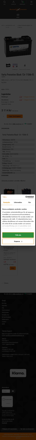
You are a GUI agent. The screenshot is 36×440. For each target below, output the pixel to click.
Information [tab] (18, 202)
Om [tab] (29, 202)
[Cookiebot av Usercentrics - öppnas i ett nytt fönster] (25, 197)
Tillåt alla (18, 235)
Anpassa (17, 241)
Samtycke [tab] (6, 202)
